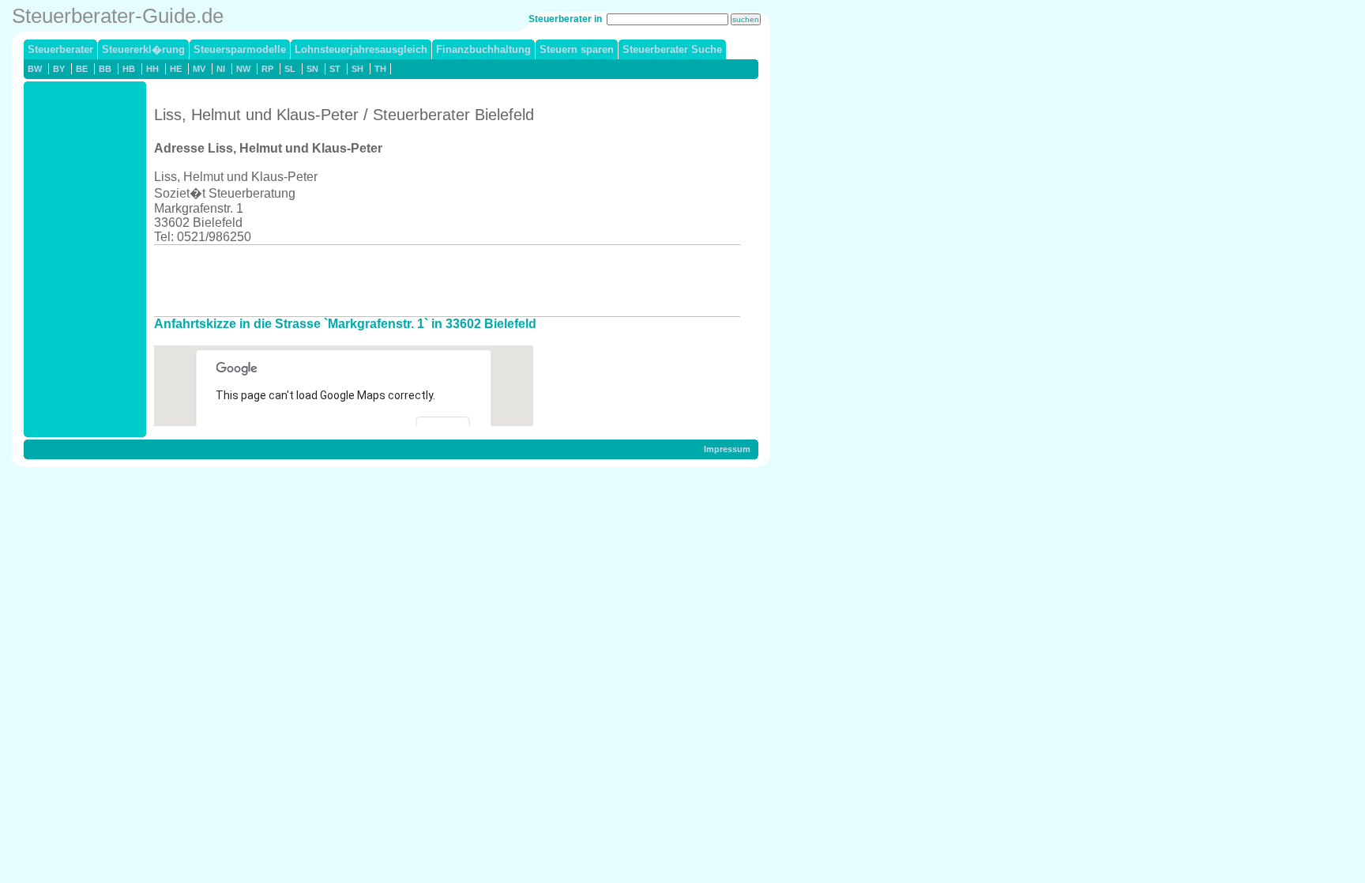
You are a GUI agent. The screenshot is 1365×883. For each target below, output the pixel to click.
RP (267, 69)
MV (199, 69)
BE (82, 69)
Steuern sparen (577, 49)
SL (289, 69)
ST (334, 69)
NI (220, 69)
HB (128, 69)
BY (59, 69)
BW (35, 69)
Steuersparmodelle (240, 49)
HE (176, 69)
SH (357, 69)
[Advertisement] (441, 280)
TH (380, 69)
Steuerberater (60, 49)
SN (312, 69)
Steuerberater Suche (672, 49)
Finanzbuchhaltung (483, 49)
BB (105, 69)
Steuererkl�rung (143, 49)
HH (152, 69)
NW (243, 69)
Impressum (727, 449)
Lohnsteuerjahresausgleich (361, 49)
